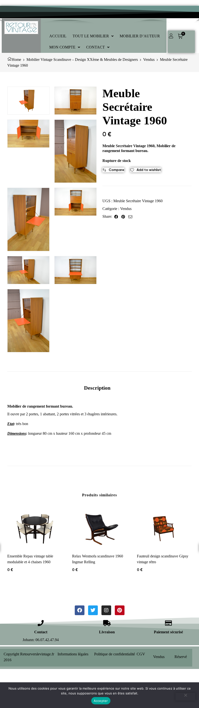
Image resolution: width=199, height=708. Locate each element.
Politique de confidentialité (114, 654)
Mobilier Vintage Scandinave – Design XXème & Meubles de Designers (82, 59)
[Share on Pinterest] (123, 216)
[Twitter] (93, 610)
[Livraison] (107, 623)
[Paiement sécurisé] (169, 623)
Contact (40, 632)
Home (16, 59)
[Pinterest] (119, 610)
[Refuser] (185, 696)
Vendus (149, 59)
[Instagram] (106, 610)
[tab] (97, 388)
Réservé (180, 657)
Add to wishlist (149, 170)
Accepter (101, 701)
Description (97, 388)
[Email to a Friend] (130, 216)
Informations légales (73, 654)
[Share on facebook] (116, 216)
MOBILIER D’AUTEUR (140, 36)
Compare (116, 170)
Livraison (107, 632)
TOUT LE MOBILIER (91, 36)
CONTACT (95, 47)
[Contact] (41, 623)
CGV (141, 654)
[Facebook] (79, 610)
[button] (93, 36)
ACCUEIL (57, 36)
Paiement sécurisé (168, 632)
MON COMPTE (62, 47)
